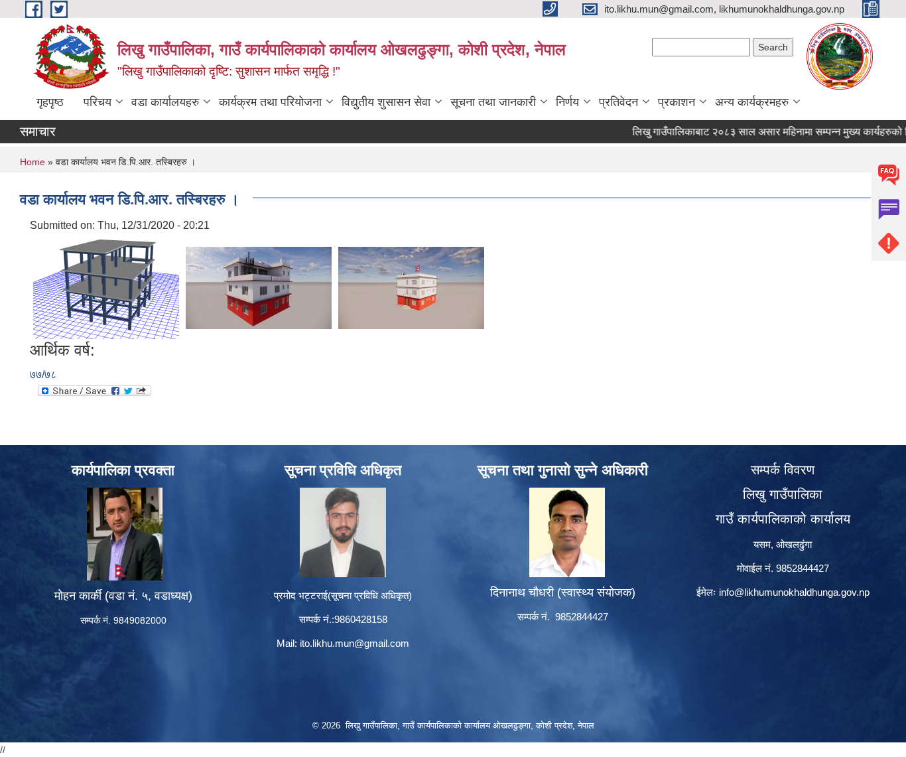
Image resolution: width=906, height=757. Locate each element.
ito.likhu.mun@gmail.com (354, 643)
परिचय (97, 102)
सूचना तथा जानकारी (493, 102)
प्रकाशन (676, 102)
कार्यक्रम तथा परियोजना (270, 102)
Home (32, 162)
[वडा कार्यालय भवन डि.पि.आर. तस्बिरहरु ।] (106, 287)
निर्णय (567, 102)
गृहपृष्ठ (50, 102)
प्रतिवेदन (618, 102)
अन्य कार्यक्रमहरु (752, 102)
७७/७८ (43, 374)
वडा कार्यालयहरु (165, 102)
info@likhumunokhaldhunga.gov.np (794, 592)
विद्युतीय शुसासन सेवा (386, 102)
